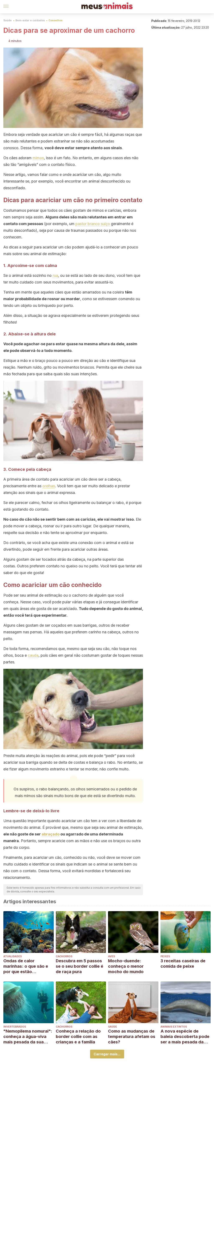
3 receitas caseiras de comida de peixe (182, 963)
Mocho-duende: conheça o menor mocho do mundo (126, 966)
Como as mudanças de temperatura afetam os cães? (131, 1036)
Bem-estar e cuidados (30, 20)
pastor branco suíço (92, 224)
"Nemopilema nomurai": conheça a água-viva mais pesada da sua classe (27, 1037)
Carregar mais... (107, 1054)
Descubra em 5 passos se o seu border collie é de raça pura (79, 966)
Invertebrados (14, 1026)
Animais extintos (173, 1026)
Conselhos (55, 20)
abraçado (51, 834)
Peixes (165, 956)
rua (55, 275)
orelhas (48, 486)
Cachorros (64, 956)
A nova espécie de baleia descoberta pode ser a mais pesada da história (184, 1037)
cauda (33, 655)
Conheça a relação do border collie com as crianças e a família (78, 1036)
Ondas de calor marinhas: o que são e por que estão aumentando (25, 966)
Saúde (7, 20)
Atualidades (12, 956)
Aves (111, 956)
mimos (38, 158)
